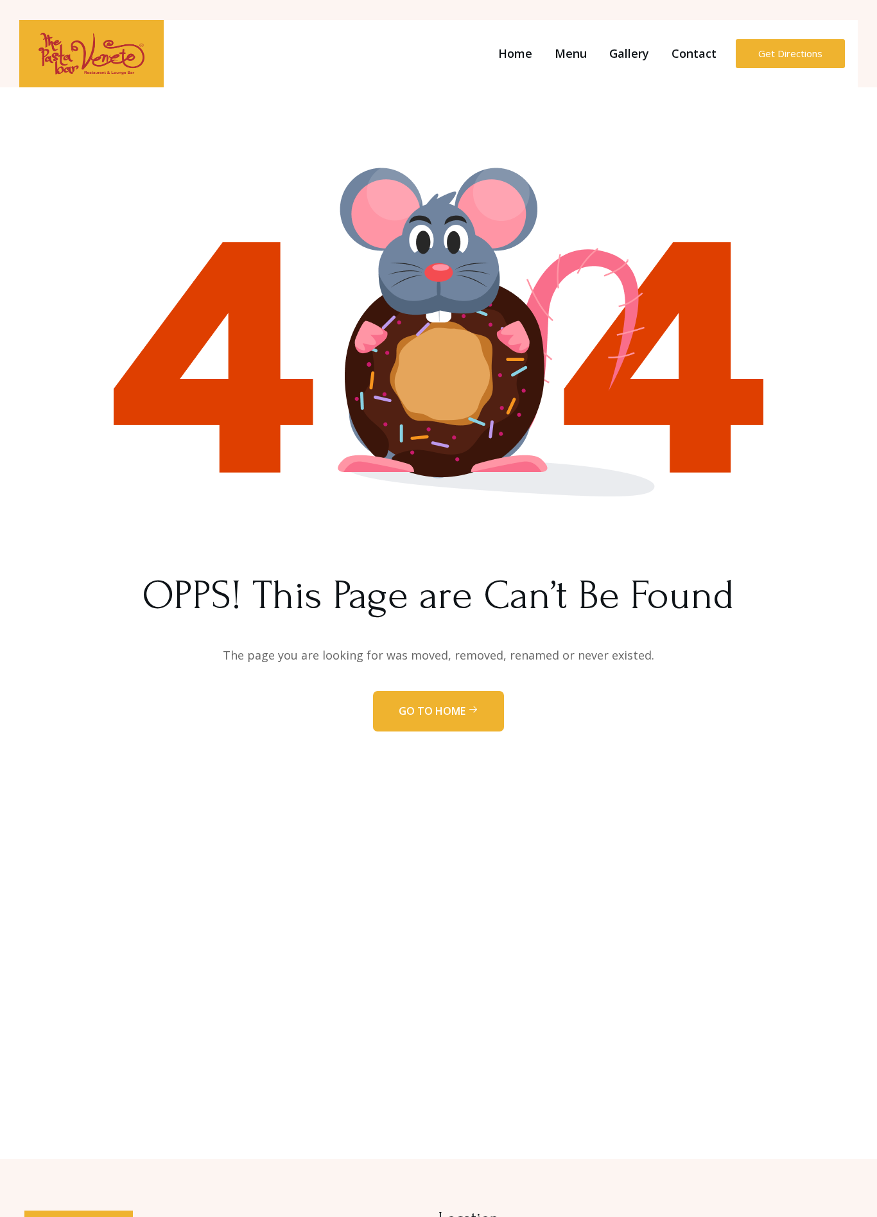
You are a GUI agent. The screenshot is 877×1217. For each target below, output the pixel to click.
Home (515, 53)
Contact (694, 53)
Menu (571, 53)
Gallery (629, 53)
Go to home (433, 711)
